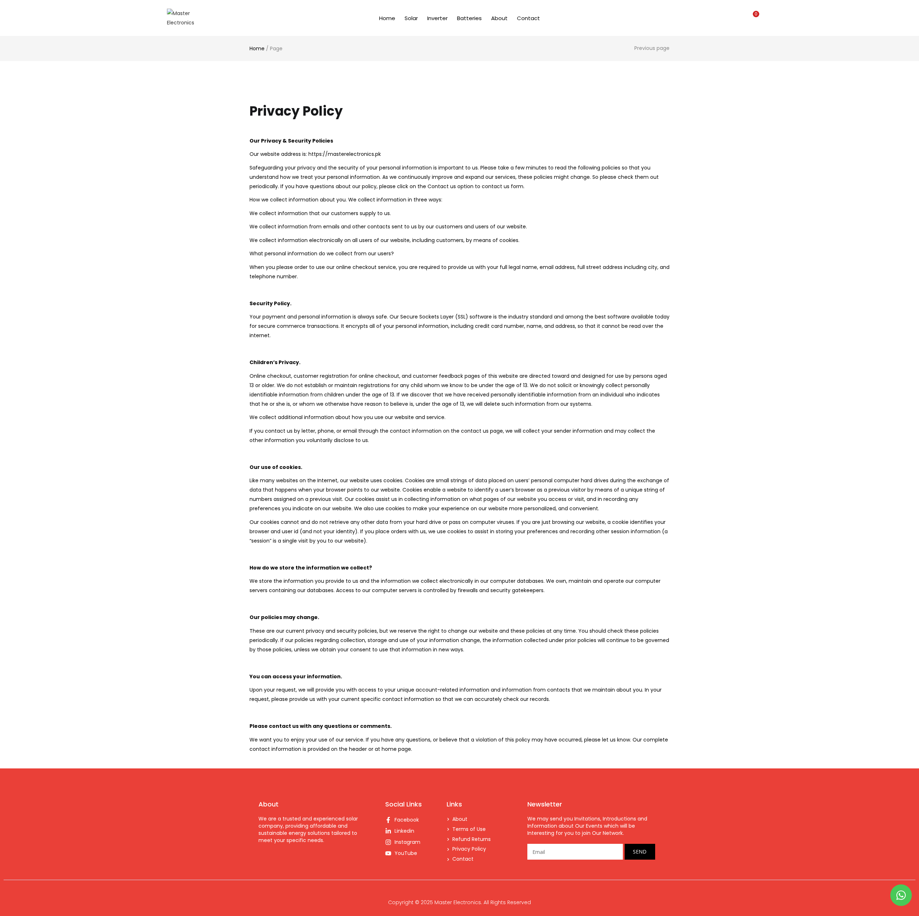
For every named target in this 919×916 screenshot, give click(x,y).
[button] (753, 18)
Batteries (469, 18)
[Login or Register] (738, 18)
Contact (528, 18)
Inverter (437, 18)
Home (387, 18)
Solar (411, 18)
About (499, 18)
